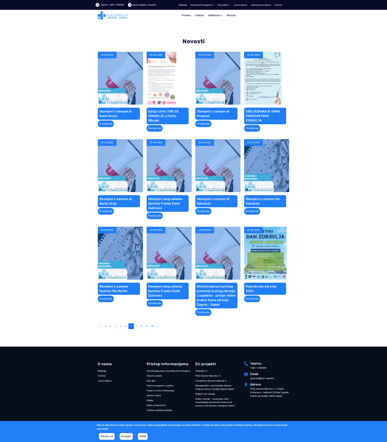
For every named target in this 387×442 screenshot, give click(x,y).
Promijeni (126, 436)
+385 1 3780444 (258, 368)
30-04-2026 (253, 55)
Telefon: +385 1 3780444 (112, 5)
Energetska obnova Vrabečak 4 (210, 380)
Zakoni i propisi (154, 375)
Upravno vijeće (154, 395)
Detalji (142, 436)
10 (152, 326)
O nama (199, 15)
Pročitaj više (105, 123)
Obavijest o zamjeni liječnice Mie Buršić (113, 289)
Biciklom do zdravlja (205, 394)
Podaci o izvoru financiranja (160, 390)
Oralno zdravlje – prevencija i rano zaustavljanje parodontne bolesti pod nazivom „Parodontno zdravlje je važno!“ (215, 402)
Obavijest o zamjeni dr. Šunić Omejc (116, 114)
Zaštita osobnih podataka (159, 410)
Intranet (278, 5)
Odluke (150, 400)
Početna (186, 15)
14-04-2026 (204, 230)
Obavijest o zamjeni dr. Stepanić (213, 114)
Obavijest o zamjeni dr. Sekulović (213, 201)
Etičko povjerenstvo (156, 405)
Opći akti (151, 380)
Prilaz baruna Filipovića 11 (208, 375)
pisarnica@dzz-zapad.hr (144, 5)
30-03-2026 (253, 230)
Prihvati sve (107, 436)
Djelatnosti (214, 15)
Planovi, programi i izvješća (160, 385)
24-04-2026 (253, 142)
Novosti (231, 15)
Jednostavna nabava (261, 5)
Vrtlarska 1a (201, 371)
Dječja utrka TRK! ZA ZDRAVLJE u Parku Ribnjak (163, 116)
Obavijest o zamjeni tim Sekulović (263, 201)
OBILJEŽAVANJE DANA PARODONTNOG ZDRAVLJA (263, 116)
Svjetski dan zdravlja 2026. (261, 289)
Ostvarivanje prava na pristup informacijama (168, 371)
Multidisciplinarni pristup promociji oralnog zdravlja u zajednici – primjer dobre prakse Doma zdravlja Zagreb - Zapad (216, 295)
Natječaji (183, 5)
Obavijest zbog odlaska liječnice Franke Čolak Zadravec (165, 203)
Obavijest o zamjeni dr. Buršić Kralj (116, 201)
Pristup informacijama (201, 5)
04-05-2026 (107, 55)
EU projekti (223, 5)
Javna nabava (240, 5)
